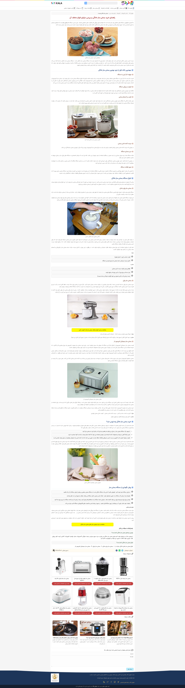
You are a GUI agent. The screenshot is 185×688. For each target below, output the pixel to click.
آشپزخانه (118, 13)
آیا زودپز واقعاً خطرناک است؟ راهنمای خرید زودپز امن (121, 638)
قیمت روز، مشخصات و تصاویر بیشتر (123, 584)
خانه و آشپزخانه (124, 13)
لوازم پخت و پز (112, 13)
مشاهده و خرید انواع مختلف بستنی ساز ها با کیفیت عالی (92, 330)
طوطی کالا (131, 13)
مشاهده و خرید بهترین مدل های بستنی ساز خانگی (92, 524)
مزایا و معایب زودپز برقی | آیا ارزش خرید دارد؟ (95, 638)
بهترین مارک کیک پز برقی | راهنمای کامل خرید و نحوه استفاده (65, 638)
